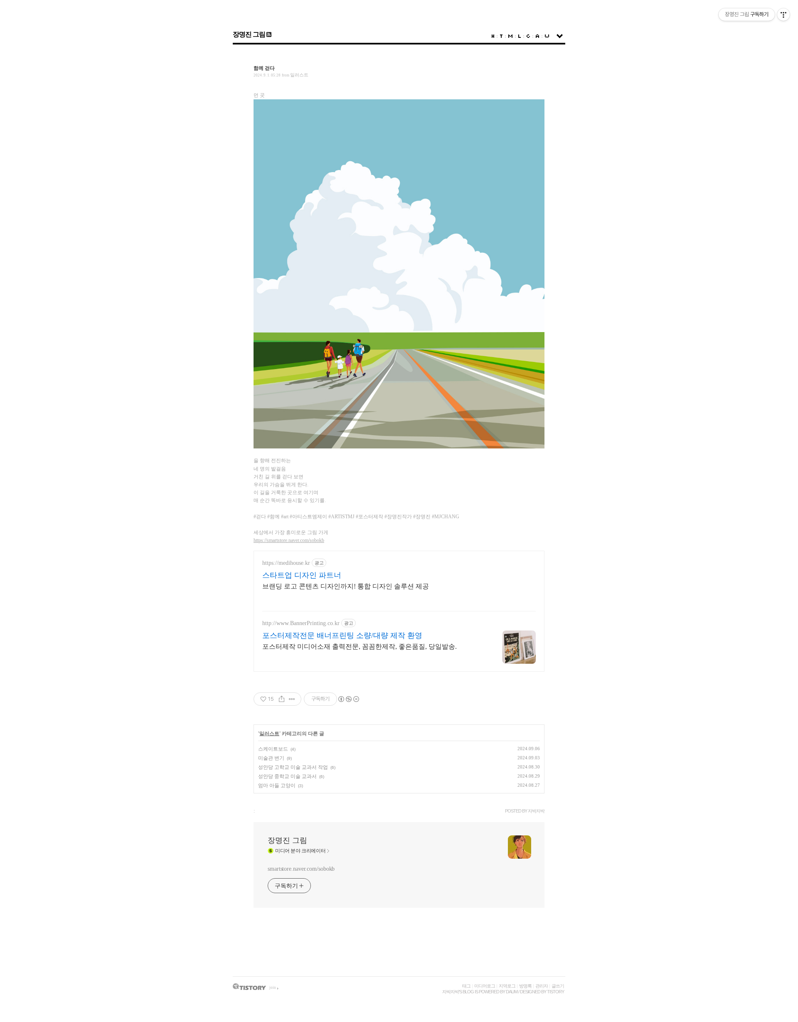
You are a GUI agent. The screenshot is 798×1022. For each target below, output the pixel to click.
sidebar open (560, 36)
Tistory (555, 991)
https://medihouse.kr (286, 563)
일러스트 (299, 74)
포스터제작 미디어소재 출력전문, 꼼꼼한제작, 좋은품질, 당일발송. (359, 646)
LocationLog (519, 36)
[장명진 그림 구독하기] (268, 34)
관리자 (541, 985)
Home (493, 36)
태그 (466, 985)
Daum (511, 991)
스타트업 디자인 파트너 (301, 575)
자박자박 (450, 991)
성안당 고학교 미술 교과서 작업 (293, 767)
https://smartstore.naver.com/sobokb (289, 540)
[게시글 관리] (292, 699)
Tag (501, 36)
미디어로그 (484, 985)
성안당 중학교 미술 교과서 (287, 776)
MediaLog (510, 36)
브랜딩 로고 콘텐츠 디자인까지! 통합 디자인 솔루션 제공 (345, 586)
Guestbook (528, 36)
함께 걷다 (264, 68)
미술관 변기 (271, 758)
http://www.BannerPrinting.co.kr (301, 623)
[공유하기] (281, 699)
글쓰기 (558, 985)
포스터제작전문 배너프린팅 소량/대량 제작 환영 (342, 635)
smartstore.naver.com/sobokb (301, 869)
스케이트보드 (273, 749)
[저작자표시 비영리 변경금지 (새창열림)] (348, 699)
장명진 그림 (249, 34)
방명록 (525, 985)
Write (547, 36)
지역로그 (507, 985)
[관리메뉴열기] (783, 14)
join (272, 987)
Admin (537, 36)
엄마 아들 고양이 (277, 785)
